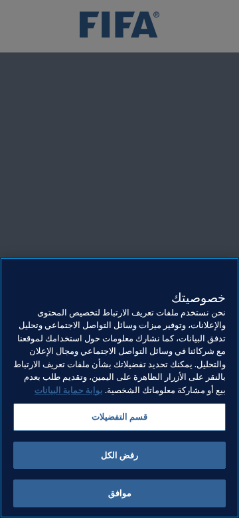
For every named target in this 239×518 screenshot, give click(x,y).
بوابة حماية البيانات (69, 390)
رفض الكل (119, 455)
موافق (119, 493)
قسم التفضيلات (119, 416)
